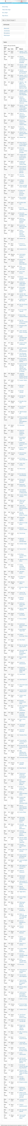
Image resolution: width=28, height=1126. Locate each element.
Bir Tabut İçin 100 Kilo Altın (22, 1020)
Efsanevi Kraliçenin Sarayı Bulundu (23, 278)
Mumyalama (7, 33)
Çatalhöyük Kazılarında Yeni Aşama (23, 444)
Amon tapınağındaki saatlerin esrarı (22, 960)
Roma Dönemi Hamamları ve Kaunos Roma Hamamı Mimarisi (22, 169)
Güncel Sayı (5, 6)
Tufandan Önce (23, 735)
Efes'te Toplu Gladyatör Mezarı (23, 315)
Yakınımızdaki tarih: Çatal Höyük (22, 1116)
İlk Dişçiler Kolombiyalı (22, 614)
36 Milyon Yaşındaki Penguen (21, 181)
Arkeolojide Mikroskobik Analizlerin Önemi (22, 820)
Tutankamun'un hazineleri (23, 1100)
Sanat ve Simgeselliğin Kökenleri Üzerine (22, 220)
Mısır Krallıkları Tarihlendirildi (22, 198)
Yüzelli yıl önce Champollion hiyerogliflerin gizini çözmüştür (23, 994)
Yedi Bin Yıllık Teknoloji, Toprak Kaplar (23, 295)
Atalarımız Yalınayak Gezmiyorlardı (22, 540)
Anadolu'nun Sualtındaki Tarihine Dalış (22, 163)
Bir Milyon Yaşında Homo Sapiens (22, 555)
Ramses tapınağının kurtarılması (22, 1078)
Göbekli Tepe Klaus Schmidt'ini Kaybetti (23, 133)
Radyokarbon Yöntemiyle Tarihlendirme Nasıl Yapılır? (22, 775)
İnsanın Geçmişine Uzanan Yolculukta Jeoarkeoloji (22, 233)
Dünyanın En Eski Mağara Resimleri (22, 480)
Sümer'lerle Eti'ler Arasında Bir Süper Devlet (23, 1049)
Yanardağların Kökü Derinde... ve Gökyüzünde (23, 491)
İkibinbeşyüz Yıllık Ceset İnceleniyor (22, 877)
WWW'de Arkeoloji (21, 598)
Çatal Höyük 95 (23, 679)
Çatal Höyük (22, 674)
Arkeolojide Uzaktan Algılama (22, 519)
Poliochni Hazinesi (21, 926)
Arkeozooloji (22, 468)
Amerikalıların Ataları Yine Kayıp (22, 438)
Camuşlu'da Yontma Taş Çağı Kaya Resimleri (23, 1066)
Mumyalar (21, 964)
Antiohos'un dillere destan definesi (22, 1089)
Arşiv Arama (5, 15)
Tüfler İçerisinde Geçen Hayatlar (23, 186)
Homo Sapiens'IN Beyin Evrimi (23, 793)
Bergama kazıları (23, 1082)
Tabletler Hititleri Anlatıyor (23, 495)
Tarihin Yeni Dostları (22, 464)
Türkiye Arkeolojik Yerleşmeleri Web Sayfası (22, 567)
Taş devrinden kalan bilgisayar (23, 975)
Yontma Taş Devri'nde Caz (22, 593)
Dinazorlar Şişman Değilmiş (23, 208)
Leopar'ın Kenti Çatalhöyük (23, 343)
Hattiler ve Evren (23, 999)
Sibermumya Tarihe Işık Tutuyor (22, 501)
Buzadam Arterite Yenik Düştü (22, 702)
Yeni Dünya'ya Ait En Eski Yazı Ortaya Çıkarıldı (23, 354)
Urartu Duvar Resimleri (22, 932)
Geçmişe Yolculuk (21, 391)
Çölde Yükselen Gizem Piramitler (23, 331)
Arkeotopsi (21, 425)
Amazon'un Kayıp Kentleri (22, 244)
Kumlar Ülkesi (22, 812)
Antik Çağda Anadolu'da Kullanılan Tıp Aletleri (22, 289)
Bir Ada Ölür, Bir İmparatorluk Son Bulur (23, 747)
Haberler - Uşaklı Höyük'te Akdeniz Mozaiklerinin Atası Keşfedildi (23, 92)
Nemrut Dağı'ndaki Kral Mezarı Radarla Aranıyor (23, 808)
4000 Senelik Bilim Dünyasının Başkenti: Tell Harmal (23, 1060)
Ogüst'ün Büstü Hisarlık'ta (23, 608)
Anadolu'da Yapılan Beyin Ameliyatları (22, 283)
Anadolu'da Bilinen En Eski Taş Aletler (22, 226)
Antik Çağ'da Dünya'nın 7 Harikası (22, 255)
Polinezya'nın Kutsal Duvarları (23, 1037)
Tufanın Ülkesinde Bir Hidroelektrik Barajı (22, 939)
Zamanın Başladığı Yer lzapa (22, 922)
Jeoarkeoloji (7, 30)
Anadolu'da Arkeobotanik (22, 662)
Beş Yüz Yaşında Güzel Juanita (23, 645)
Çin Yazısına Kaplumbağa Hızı (23, 458)
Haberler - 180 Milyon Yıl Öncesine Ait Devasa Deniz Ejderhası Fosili (23, 85)
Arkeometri (6, 28)
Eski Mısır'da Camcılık (22, 396)
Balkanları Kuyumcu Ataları (23, 528)
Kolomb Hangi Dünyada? (22, 453)
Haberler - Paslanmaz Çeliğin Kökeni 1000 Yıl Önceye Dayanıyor (23, 100)
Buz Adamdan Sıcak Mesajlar (22, 474)
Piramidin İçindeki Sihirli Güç (22, 846)
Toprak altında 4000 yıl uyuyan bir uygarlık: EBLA (23, 982)
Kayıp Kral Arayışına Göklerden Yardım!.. (21, 433)
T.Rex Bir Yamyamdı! (22, 175)
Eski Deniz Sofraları (21, 386)
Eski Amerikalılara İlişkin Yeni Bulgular (22, 782)
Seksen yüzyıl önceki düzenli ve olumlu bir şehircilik (23, 1095)
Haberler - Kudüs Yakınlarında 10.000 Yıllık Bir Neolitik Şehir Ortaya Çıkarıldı (23, 108)
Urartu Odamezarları (22, 1053)
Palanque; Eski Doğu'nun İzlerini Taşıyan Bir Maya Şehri (23, 1072)
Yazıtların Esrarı (23, 1009)
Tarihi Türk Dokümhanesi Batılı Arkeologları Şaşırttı (23, 508)
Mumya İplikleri (23, 618)
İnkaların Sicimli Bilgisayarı (23, 448)
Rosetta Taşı (22, 238)
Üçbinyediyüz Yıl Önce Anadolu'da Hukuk (23, 882)
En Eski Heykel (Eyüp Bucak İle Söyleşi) (23, 360)
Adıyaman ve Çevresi (22, 944)
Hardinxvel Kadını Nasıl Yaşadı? (22, 604)
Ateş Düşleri (22, 639)
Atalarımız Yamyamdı (21, 871)
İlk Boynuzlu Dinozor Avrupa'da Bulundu (22, 193)
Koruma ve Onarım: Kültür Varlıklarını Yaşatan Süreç (22, 122)
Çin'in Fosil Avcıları (22, 272)
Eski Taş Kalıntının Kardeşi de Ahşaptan (23, 321)
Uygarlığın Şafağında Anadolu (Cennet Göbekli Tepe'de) (23, 376)
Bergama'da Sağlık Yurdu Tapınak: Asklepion (22, 1027)
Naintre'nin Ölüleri (21, 582)
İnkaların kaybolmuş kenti (23, 1105)
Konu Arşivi (5, 12)
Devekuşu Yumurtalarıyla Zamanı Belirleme (22, 833)
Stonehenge (22, 533)
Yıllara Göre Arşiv (6, 9)
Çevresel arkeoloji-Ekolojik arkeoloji (23, 955)
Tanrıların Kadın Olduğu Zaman (23, 690)
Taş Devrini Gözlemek (22, 730)
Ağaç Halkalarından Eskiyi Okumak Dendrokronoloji (23, 753)
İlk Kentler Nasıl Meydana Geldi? (23, 1004)
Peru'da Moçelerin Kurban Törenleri (23, 513)
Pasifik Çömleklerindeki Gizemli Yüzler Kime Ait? (23, 338)
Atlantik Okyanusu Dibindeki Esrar (23, 888)
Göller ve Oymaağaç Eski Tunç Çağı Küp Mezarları (23, 916)
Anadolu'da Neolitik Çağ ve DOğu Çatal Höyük (23, 670)
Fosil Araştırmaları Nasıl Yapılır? (22, 267)
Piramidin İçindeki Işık (22, 909)
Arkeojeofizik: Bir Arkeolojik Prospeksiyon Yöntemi (23, 652)
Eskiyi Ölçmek (22, 768)
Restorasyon (7, 35)
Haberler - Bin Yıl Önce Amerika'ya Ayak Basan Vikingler (23, 77)
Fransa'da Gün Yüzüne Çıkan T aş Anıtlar (23, 741)
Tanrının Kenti (22, 549)
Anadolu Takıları (23, 380)
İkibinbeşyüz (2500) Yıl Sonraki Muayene (22, 904)
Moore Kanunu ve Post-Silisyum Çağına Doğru (23, 144)
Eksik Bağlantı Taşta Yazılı (22, 629)
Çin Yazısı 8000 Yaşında (23, 310)
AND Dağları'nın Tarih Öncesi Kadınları (23, 867)
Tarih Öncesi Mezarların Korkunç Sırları (22, 1016)
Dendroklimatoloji (23, 757)
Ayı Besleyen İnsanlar (22, 577)
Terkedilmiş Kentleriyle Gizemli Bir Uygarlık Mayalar (23, 715)
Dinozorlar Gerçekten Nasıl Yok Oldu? (23, 214)
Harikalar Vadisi (23, 543)
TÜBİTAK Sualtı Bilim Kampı (23, 299)
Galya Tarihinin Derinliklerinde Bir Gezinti (23, 856)
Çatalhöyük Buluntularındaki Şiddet (23, 625)
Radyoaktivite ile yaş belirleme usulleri (23, 971)
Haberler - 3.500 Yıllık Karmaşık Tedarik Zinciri (23, 66)
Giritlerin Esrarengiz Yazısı (23, 635)
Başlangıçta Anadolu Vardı (22, 485)
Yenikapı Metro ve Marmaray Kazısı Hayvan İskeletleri (22, 157)
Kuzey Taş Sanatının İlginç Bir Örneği (23, 788)
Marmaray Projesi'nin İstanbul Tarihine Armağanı (23, 150)
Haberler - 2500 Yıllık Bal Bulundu (23, 52)
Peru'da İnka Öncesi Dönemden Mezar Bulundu (23, 262)
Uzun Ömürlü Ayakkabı (22, 407)
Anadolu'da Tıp (23, 249)
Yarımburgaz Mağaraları (22, 725)
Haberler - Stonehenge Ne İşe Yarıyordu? (23, 71)
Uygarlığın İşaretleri (21, 763)
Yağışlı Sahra (22, 891)
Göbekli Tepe (22, 137)
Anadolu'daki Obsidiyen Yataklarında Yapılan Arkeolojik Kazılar (23, 800)
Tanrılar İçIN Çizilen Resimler (23, 1043)
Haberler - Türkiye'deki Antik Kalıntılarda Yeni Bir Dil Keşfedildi (23, 59)
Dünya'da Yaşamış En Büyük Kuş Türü (23, 128)
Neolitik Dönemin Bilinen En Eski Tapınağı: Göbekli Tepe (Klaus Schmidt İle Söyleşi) (23, 367)
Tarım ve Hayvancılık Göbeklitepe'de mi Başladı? (23, 116)
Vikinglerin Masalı (21, 572)
